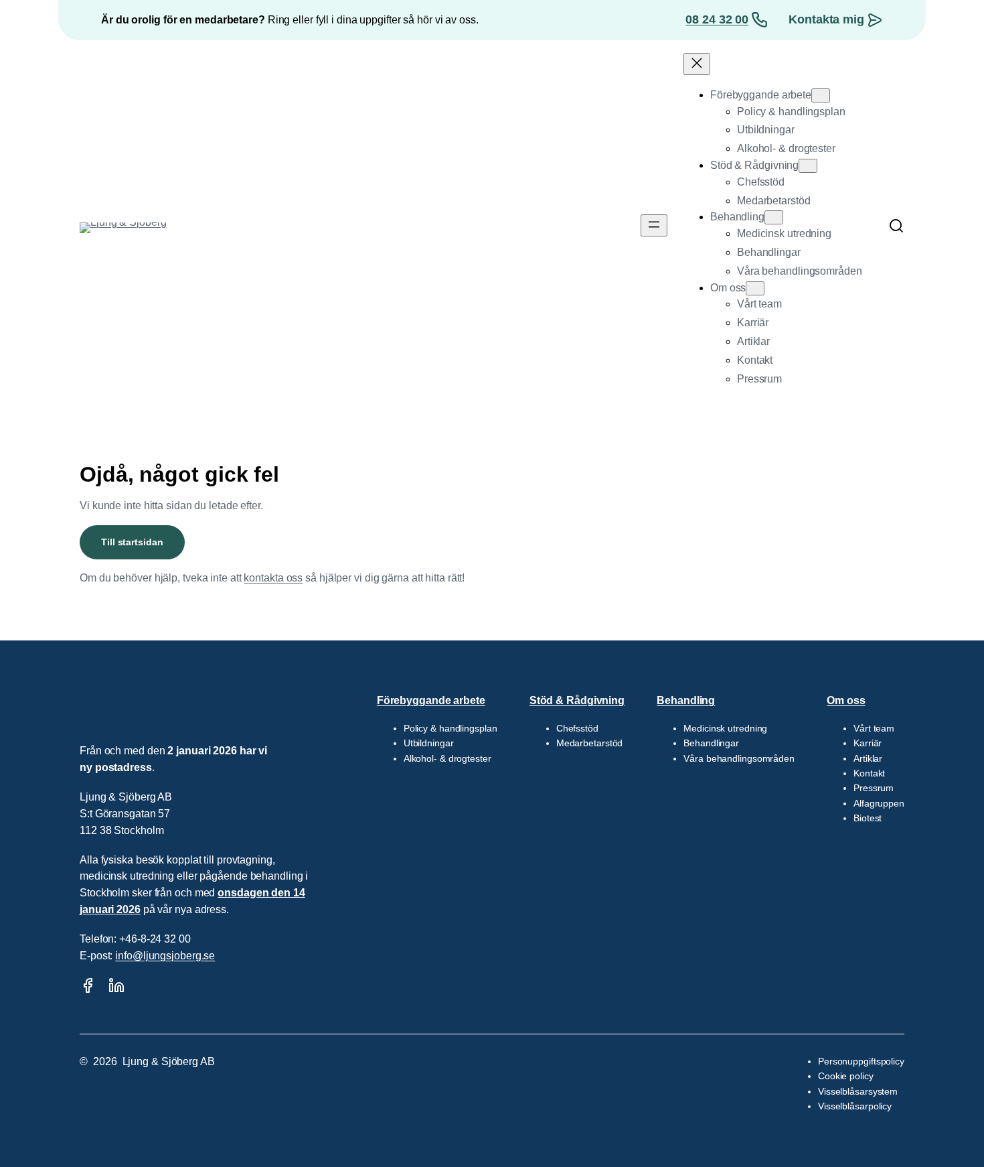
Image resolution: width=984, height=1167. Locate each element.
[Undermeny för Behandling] (773, 217)
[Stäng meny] (696, 64)
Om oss (846, 700)
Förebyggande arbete (431, 700)
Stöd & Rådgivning (577, 700)
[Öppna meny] (654, 225)
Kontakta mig (826, 19)
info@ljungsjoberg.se (165, 955)
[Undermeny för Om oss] (755, 288)
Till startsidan (132, 542)
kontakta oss (273, 578)
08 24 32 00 (716, 19)
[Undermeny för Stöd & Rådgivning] (808, 166)
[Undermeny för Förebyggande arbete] (820, 95)
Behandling (686, 700)
